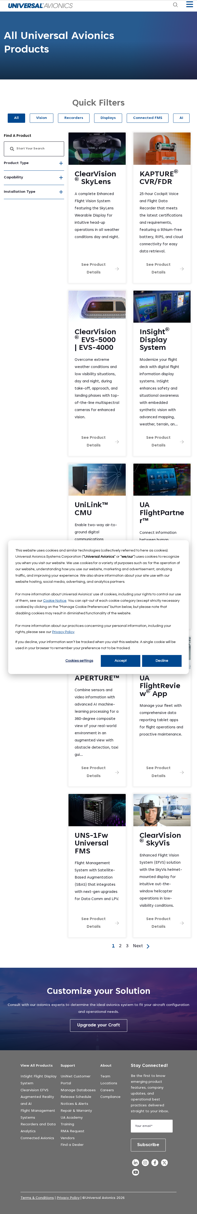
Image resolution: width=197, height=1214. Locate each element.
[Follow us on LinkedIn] (135, 1164)
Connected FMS (147, 118)
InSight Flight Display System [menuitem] (38, 1080)
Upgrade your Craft (98, 1025)
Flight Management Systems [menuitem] (38, 1114)
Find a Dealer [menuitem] (72, 1145)
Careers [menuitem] (107, 1090)
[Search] (56, 149)
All (16, 118)
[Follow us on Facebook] (155, 1164)
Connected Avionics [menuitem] (37, 1138)
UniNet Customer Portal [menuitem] (76, 1080)
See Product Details (93, 269)
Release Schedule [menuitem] (76, 1097)
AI (181, 118)
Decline (162, 660)
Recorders (73, 118)
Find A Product (17, 136)
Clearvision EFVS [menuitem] (34, 1090)
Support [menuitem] (68, 1066)
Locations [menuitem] (108, 1083)
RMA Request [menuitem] (72, 1131)
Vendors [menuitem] (68, 1138)
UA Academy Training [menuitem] (72, 1121)
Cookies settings (79, 660)
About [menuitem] (106, 1066)
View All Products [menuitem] (37, 1066)
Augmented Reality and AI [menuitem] (37, 1100)
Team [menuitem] (105, 1076)
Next (138, 946)
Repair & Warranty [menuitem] (76, 1111)
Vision (41, 118)
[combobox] (34, 148)
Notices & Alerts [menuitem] (74, 1104)
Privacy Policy (63, 632)
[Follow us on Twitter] (164, 1164)
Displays (108, 118)
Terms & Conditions (37, 1198)
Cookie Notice (54, 600)
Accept (121, 660)
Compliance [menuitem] (110, 1097)
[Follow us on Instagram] (145, 1164)
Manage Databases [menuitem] (78, 1090)
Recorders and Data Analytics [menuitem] (38, 1128)
